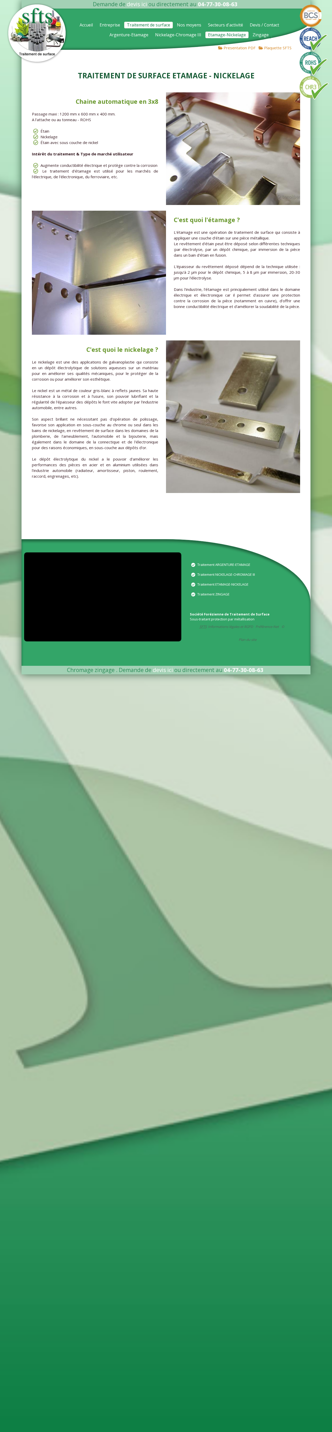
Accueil (86, 25)
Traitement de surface (148, 25)
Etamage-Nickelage (227, 35)
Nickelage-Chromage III (178, 35)
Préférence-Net (267, 626)
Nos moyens (189, 25)
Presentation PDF (239, 47)
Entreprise (110, 25)
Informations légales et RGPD (230, 626)
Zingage (261, 35)
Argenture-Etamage (128, 35)
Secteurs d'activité (225, 25)
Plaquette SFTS (277, 47)
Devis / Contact (264, 25)
